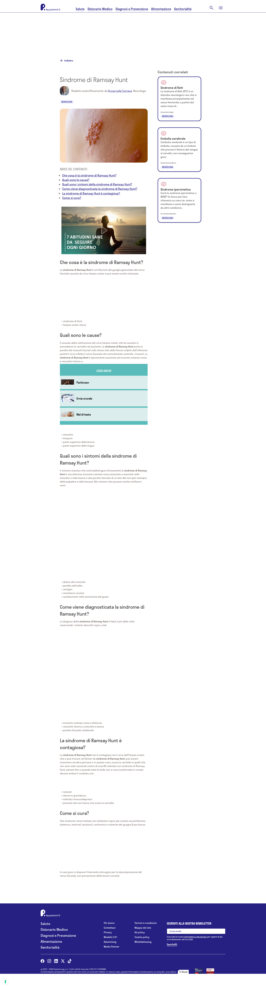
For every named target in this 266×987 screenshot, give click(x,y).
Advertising (110, 942)
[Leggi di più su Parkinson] (104, 382)
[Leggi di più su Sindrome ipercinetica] (179, 200)
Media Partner (111, 946)
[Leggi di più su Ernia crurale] (104, 398)
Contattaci (109, 927)
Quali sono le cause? (75, 180)
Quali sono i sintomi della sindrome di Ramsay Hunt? (97, 184)
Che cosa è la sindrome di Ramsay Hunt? (89, 175)
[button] (103, 230)
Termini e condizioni (146, 923)
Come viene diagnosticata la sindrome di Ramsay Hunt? (99, 189)
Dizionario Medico (100, 9)
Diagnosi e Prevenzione (132, 9)
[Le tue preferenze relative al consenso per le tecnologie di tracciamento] (5, 982)
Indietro (68, 60)
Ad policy (140, 932)
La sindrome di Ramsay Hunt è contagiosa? (91, 193)
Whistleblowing (143, 942)
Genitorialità (182, 9)
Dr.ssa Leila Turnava (120, 91)
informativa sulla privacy (195, 936)
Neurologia (66, 101)
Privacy (108, 932)
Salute (80, 9)
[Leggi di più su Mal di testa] (104, 414)
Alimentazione (161, 9)
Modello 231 (110, 937)
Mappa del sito (143, 927)
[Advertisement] (163, 32)
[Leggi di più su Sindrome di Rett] (179, 99)
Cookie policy (142, 937)
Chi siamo (109, 923)
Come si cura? (71, 198)
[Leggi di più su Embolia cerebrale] (179, 149)
